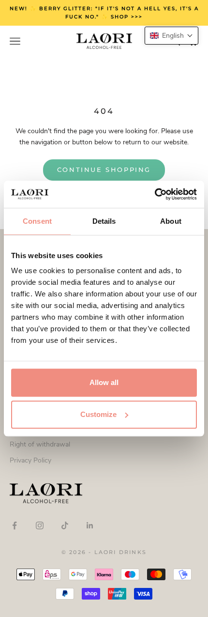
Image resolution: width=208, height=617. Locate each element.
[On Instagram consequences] (40, 525)
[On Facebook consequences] (14, 525)
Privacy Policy (30, 460)
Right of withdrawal (40, 444)
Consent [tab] (37, 221)
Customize (98, 414)
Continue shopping (104, 169)
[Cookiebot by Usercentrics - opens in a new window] (154, 194)
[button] (171, 35)
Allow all (104, 382)
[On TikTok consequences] (65, 525)
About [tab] (170, 221)
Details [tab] (104, 221)
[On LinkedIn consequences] (90, 525)
